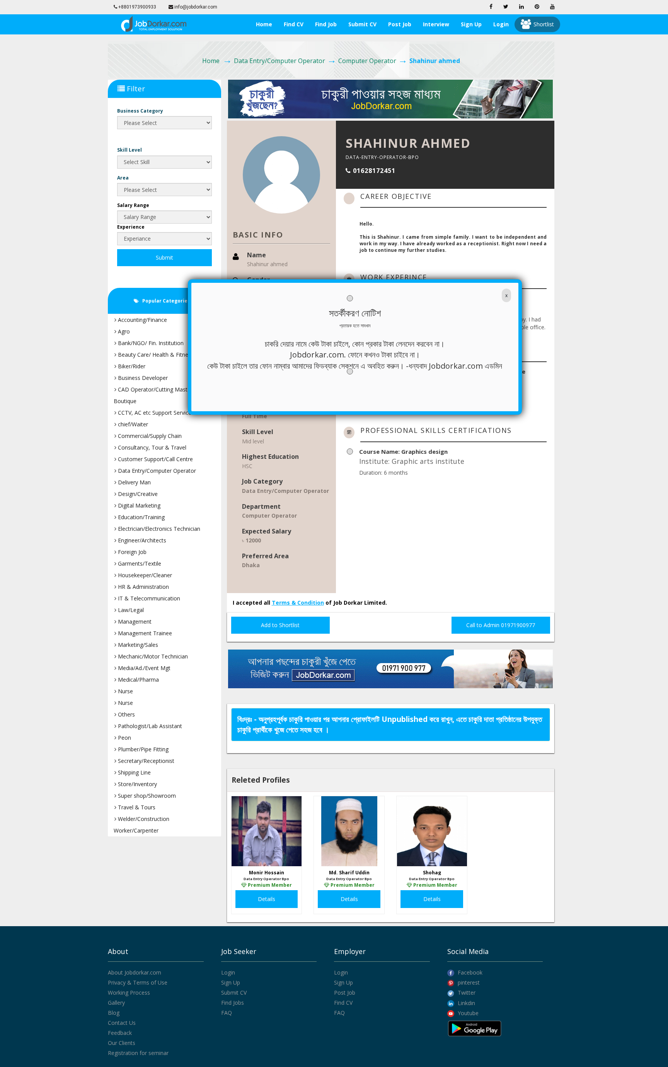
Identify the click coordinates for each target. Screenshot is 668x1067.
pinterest (468, 982)
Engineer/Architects (141, 540)
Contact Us (122, 1022)
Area (123, 177)
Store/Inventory (136, 784)
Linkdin (465, 1003)
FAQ (226, 1012)
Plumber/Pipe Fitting (142, 749)
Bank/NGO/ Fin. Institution (150, 343)
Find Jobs (232, 1002)
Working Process (129, 992)
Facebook (469, 972)
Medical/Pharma (137, 679)
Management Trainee (144, 633)
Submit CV (362, 24)
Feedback (120, 1032)
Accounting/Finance (141, 319)
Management (134, 621)
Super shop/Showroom (146, 795)
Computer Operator (367, 60)
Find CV (293, 24)
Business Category (140, 111)
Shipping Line (133, 772)
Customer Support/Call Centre (154, 459)
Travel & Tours (135, 807)
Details (266, 899)
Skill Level (129, 150)
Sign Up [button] (471, 24)
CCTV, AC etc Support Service (153, 412)
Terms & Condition (298, 602)
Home (264, 24)
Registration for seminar (138, 1053)
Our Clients (121, 1042)
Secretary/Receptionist (145, 760)
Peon (123, 737)
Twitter (465, 992)
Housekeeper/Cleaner (144, 575)
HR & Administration (142, 586)
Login (501, 24)
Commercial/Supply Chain (149, 435)
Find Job (326, 24)
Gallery (116, 1002)
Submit (164, 257)
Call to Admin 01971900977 (500, 625)
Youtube (467, 1013)
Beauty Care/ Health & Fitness (155, 354)
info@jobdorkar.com (195, 7)
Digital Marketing (138, 505)
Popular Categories (165, 301)
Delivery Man (133, 482)
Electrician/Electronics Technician (158, 528)
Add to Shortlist (280, 625)
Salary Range (133, 205)
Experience (131, 227)
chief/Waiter (132, 424)
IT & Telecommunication (148, 598)
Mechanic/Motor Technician (152, 656)
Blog (113, 1012)
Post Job (399, 24)
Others (125, 714)
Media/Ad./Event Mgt (143, 668)
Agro (123, 331)
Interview (436, 24)
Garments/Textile (138, 563)
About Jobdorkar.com (134, 972)
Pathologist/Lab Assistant (149, 726)
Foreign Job (131, 552)
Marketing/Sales (137, 644)
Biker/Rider (130, 366)
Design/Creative (137, 494)
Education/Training (140, 517)
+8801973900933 (136, 7)
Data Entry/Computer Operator (279, 60)
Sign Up (230, 982)
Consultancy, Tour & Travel (151, 447)
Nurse (124, 691)
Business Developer (142, 377)
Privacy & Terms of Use (137, 982)
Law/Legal (130, 610)
